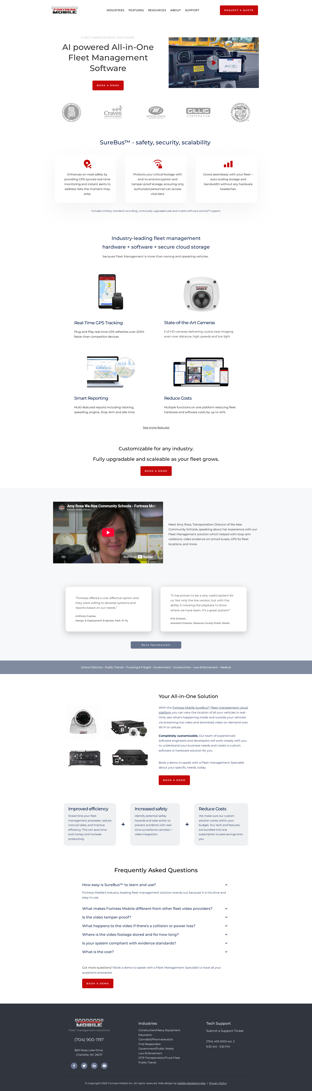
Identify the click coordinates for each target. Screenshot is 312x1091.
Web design (165, 1083)
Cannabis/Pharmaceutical (155, 1039)
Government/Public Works (155, 1048)
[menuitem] (116, 10)
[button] (214, 62)
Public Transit (114, 667)
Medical (225, 667)
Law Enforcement (206, 667)
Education (145, 1035)
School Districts (92, 667)
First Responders (149, 1044)
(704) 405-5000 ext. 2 (220, 1041)
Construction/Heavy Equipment (159, 1030)
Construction (182, 667)
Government (162, 667)
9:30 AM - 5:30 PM (218, 1046)
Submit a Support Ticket (225, 1031)
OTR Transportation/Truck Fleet (159, 1057)
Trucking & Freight (138, 667)
